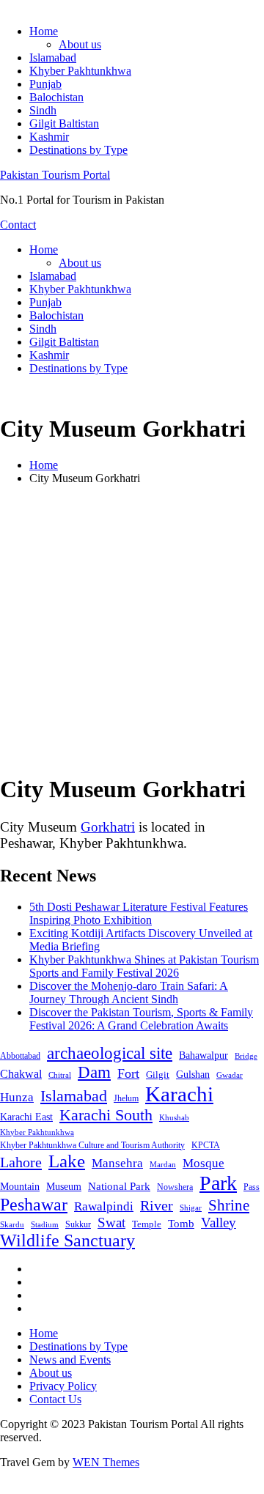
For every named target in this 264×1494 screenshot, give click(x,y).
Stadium (45, 1224)
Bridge (246, 1055)
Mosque (203, 1163)
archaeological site (109, 1053)
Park (218, 1183)
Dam (94, 1072)
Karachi (179, 1094)
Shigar (191, 1207)
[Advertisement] (132, 629)
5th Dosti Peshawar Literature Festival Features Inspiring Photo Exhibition (138, 913)
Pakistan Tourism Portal (55, 175)
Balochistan (56, 97)
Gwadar (229, 1074)
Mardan (163, 1164)
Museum (63, 1186)
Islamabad (52, 57)
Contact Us (55, 1399)
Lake (66, 1161)
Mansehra (117, 1163)
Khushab (174, 1117)
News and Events (70, 1359)
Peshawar (33, 1204)
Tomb (181, 1223)
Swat (111, 1222)
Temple (146, 1224)
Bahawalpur (203, 1055)
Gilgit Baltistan (64, 123)
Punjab (45, 84)
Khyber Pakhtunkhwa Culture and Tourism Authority (92, 1145)
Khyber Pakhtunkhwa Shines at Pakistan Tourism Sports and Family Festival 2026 (144, 966)
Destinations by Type (78, 150)
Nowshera (175, 1187)
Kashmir (49, 136)
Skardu (12, 1225)
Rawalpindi (103, 1206)
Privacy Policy (63, 1386)
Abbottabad (20, 1056)
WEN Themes (106, 1462)
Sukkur (78, 1224)
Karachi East (26, 1117)
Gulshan (193, 1074)
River (156, 1205)
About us (80, 44)
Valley (218, 1222)
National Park (119, 1186)
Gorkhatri (108, 827)
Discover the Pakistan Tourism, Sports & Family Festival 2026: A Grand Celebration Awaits (141, 1019)
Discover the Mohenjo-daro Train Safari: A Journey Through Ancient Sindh (128, 992)
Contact (18, 224)
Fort (128, 1073)
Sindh (42, 110)
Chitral (59, 1074)
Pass (251, 1187)
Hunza (17, 1097)
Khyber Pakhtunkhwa (80, 70)
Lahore (21, 1162)
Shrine (228, 1205)
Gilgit (157, 1074)
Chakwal (21, 1074)
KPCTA (205, 1145)
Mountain (20, 1186)
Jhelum (126, 1098)
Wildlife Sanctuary (67, 1240)
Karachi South (106, 1115)
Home (43, 31)
